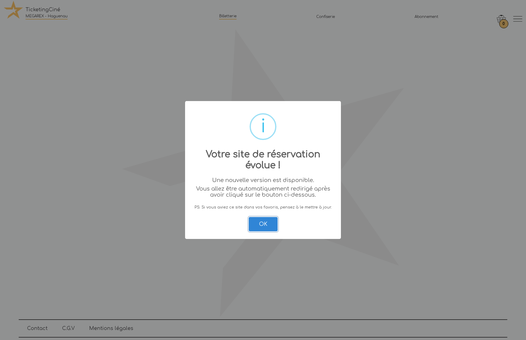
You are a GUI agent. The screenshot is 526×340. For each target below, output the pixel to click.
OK (263, 224)
